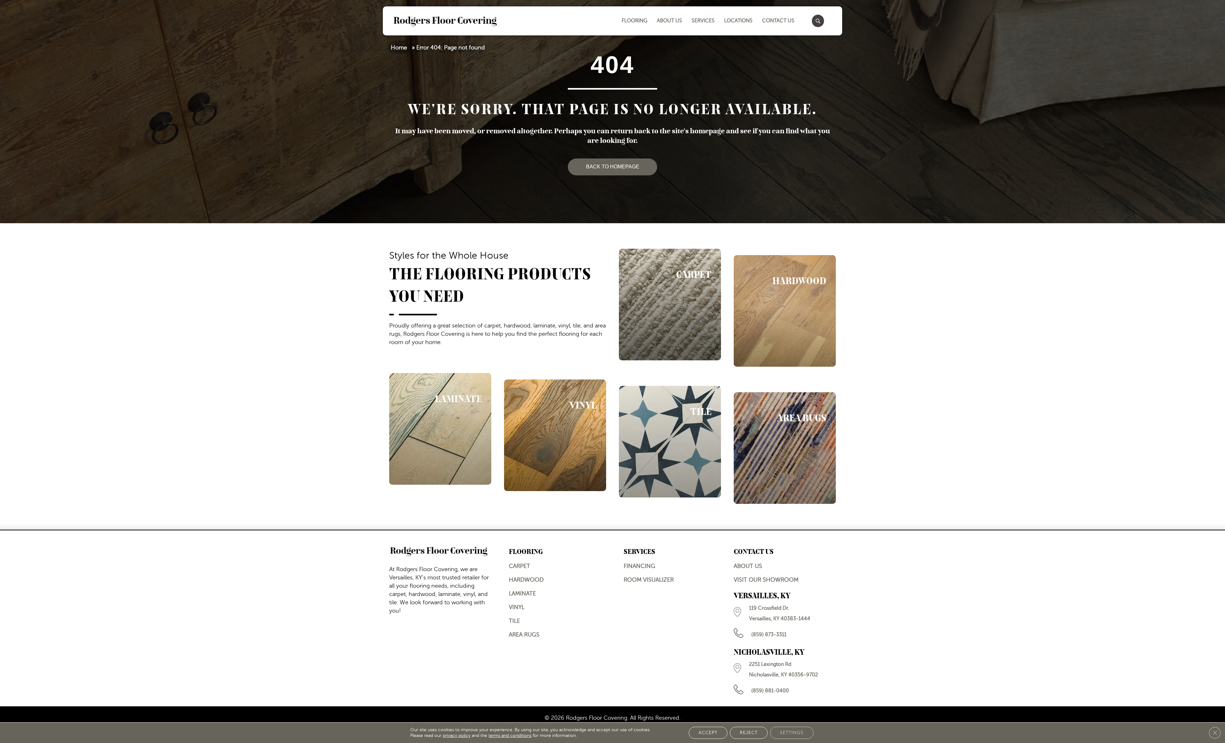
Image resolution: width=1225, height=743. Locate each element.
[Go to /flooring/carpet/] (670, 304)
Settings (792, 732)
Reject (749, 732)
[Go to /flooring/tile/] (670, 441)
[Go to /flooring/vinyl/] (555, 435)
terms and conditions (509, 735)
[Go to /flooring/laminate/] (440, 429)
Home (399, 47)
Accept (708, 732)
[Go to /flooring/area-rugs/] (785, 448)
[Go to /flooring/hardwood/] (785, 311)
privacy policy (457, 735)
